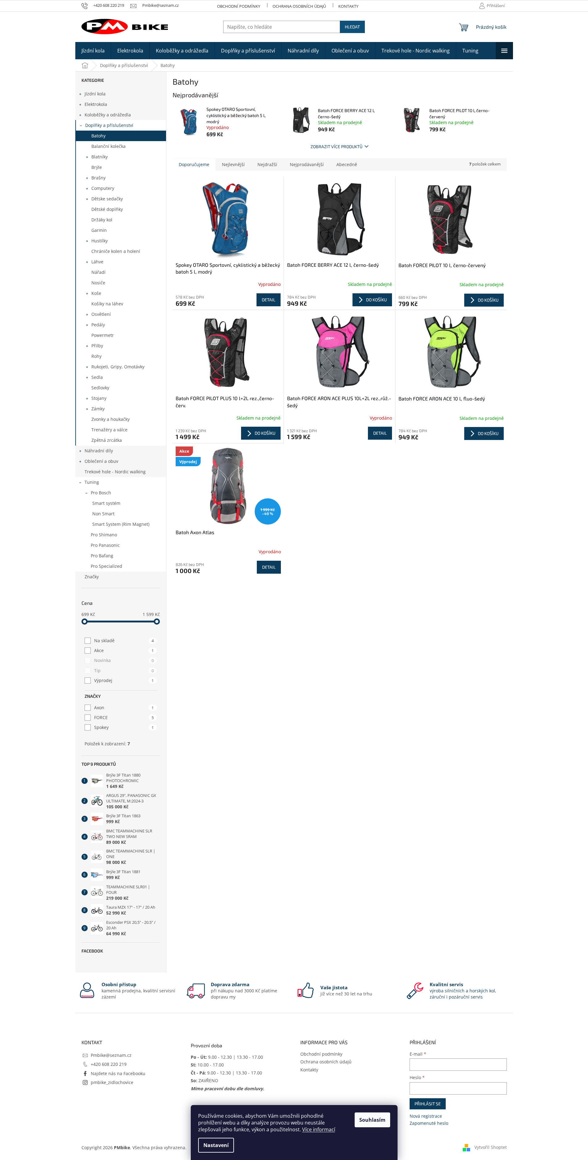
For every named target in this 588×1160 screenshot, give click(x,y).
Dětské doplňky (107, 209)
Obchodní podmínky (238, 6)
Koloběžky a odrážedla (108, 115)
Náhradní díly (99, 451)
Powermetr (102, 335)
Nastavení (216, 1145)
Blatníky (99, 157)
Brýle (96, 167)
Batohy (98, 136)
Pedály (98, 325)
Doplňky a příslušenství (109, 125)
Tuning (92, 482)
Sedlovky (100, 388)
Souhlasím (372, 1119)
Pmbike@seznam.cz (111, 1055)
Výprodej (124, 680)
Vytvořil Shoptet (490, 1147)
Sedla (97, 377)
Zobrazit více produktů (336, 146)
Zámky (98, 409)
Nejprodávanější (307, 164)
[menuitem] (93, 50)
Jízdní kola (95, 94)
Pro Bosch (101, 493)
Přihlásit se (428, 1103)
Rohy (96, 356)
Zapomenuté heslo (429, 1123)
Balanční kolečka (108, 146)
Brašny (98, 178)
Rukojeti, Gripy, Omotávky (117, 367)
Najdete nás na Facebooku (118, 1073)
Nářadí (98, 272)
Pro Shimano (104, 535)
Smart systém (106, 503)
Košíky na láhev (107, 304)
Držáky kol (101, 220)
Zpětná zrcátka (106, 440)
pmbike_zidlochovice (112, 1082)
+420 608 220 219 (109, 1064)
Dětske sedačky (107, 199)
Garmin (99, 230)
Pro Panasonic (105, 545)
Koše (96, 293)
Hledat (352, 26)
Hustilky (99, 241)
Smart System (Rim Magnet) (120, 524)
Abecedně (346, 164)
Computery (102, 188)
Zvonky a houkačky (110, 419)
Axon (124, 707)
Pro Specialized (106, 566)
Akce (124, 650)
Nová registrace (426, 1116)
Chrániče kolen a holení (115, 251)
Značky (92, 577)
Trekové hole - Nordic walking (115, 472)
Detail (268, 299)
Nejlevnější (233, 164)
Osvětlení (101, 314)
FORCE (124, 717)
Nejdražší (267, 164)
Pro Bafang (102, 556)
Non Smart (103, 514)
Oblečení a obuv (101, 461)
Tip (124, 670)
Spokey (124, 727)
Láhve (97, 262)
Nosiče (98, 283)
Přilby (97, 346)
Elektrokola (96, 104)
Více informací (318, 1129)
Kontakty (348, 6)
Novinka (124, 660)
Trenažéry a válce (109, 430)
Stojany (98, 398)
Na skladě (124, 640)
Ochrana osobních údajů (299, 6)
